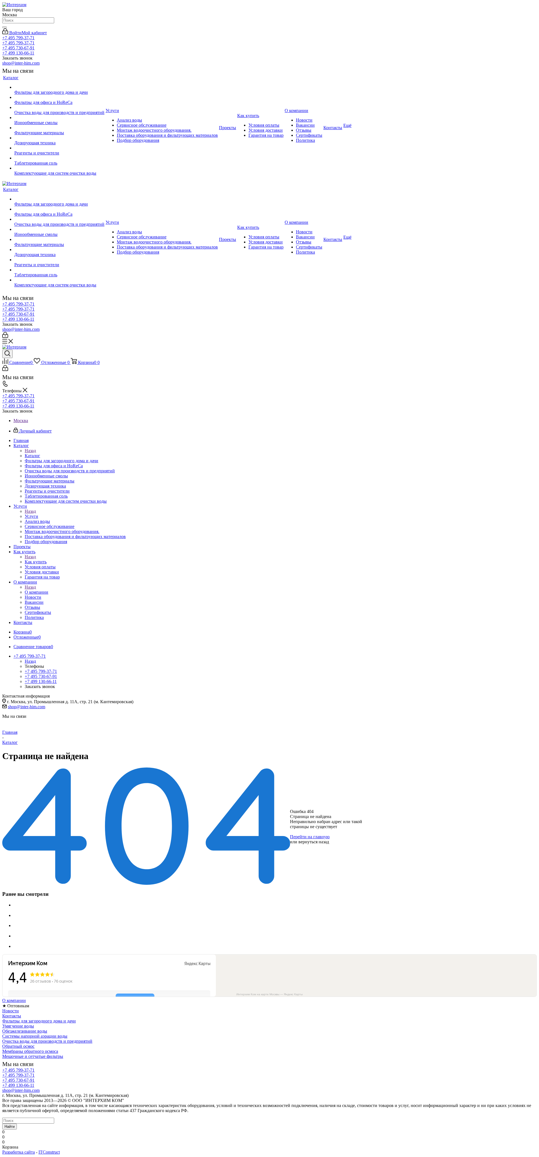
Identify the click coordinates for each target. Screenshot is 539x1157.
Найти (9, 1126)
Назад (30, 450)
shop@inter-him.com (21, 63)
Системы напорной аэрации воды (34, 1036)
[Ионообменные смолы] (59, 117)
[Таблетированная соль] (59, 158)
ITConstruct (49, 1152)
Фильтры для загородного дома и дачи (39, 1021)
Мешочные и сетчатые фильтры (32, 1056)
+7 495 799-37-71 (18, 37)
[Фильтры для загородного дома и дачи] (59, 87)
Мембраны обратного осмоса (30, 1051)
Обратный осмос (18, 1046)
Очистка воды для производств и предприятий (47, 1041)
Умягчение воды (18, 1026)
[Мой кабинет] (5, 336)
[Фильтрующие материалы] (59, 127)
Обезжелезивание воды (24, 1031)
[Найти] (4, 27)
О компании (36, 592)
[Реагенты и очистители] (59, 148)
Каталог (32, 455)
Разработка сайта (18, 1152)
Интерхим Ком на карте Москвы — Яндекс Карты (269, 994)
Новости (10, 1010)
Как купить (36, 561)
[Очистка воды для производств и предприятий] (59, 107)
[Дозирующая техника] (59, 137)
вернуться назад (313, 841)
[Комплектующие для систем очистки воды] (59, 168)
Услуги (31, 516)
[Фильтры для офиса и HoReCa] (59, 97)
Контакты (11, 1015)
